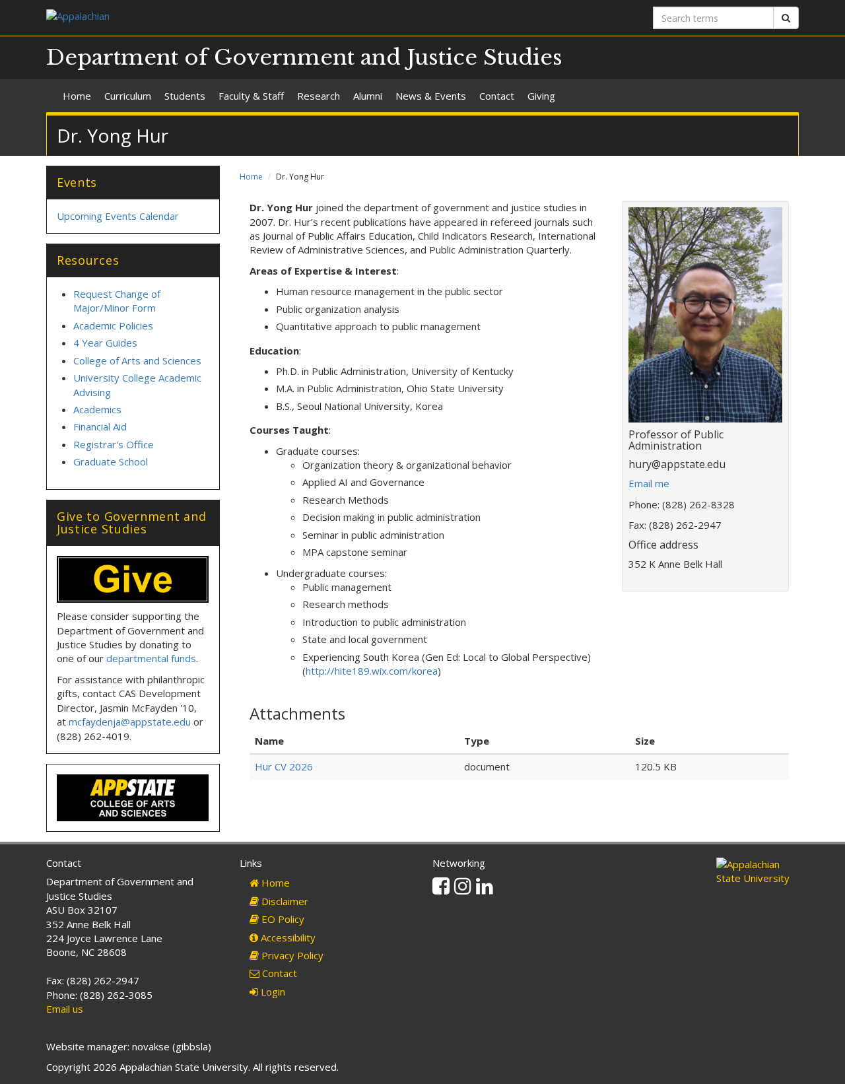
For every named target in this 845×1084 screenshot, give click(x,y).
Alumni (367, 95)
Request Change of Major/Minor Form (116, 300)
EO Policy (281, 919)
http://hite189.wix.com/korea (372, 670)
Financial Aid (100, 426)
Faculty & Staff (251, 95)
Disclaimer (283, 901)
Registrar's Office (113, 444)
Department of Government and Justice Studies (304, 57)
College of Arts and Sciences (137, 360)
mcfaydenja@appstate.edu (130, 721)
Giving (541, 95)
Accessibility (287, 937)
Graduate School (110, 461)
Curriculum (127, 95)
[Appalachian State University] (229, 17)
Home (77, 95)
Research (318, 95)
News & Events (430, 95)
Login (271, 991)
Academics (97, 409)
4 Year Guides (105, 342)
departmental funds (151, 658)
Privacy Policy (291, 955)
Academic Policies (113, 325)
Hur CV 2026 (284, 766)
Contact (496, 95)
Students (184, 95)
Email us (64, 1008)
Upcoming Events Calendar (118, 215)
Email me (648, 483)
